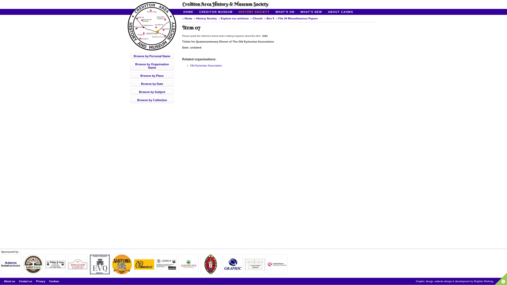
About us (9, 281)
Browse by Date (152, 84)
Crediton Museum (216, 11)
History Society (254, 11)
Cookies (54, 281)
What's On (284, 11)
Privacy (40, 281)
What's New (311, 11)
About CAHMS (340, 11)
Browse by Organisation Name (152, 66)
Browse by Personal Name (152, 56)
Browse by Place (152, 75)
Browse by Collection (152, 100)
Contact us (25, 281)
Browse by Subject (152, 92)
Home (188, 11)
